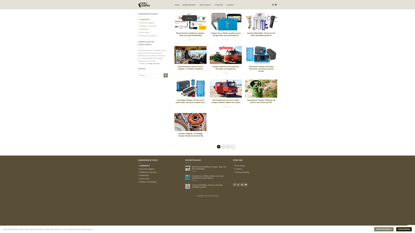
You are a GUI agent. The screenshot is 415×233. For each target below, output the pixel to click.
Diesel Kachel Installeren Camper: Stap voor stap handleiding (190, 34)
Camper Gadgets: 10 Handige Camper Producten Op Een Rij (190, 135)
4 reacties (198, 180)
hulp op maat (154, 64)
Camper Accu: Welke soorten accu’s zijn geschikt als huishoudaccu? (226, 34)
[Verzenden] (166, 75)
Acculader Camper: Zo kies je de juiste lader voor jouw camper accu (190, 101)
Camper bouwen (189, 5)
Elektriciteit (143, 29)
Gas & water (144, 32)
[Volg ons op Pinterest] (276, 5)
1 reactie (197, 171)
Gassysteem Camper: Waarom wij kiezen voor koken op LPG (261, 101)
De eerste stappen (146, 23)
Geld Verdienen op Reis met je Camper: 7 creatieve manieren (190, 68)
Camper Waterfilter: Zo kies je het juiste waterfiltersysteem (261, 34)
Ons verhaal (240, 166)
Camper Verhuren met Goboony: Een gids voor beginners (225, 68)
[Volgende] (233, 146)
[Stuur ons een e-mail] (273, 5)
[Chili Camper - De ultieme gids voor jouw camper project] (144, 4)
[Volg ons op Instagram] (234, 184)
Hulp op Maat (205, 5)
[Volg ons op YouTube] (245, 184)
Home (177, 5)
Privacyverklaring (242, 172)
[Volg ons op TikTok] (238, 184)
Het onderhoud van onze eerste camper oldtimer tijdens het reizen (225, 101)
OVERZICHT (144, 20)
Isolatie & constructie (147, 26)
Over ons (219, 5)
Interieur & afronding (147, 36)
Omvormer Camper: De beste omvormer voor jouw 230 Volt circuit (261, 69)
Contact (230, 5)
